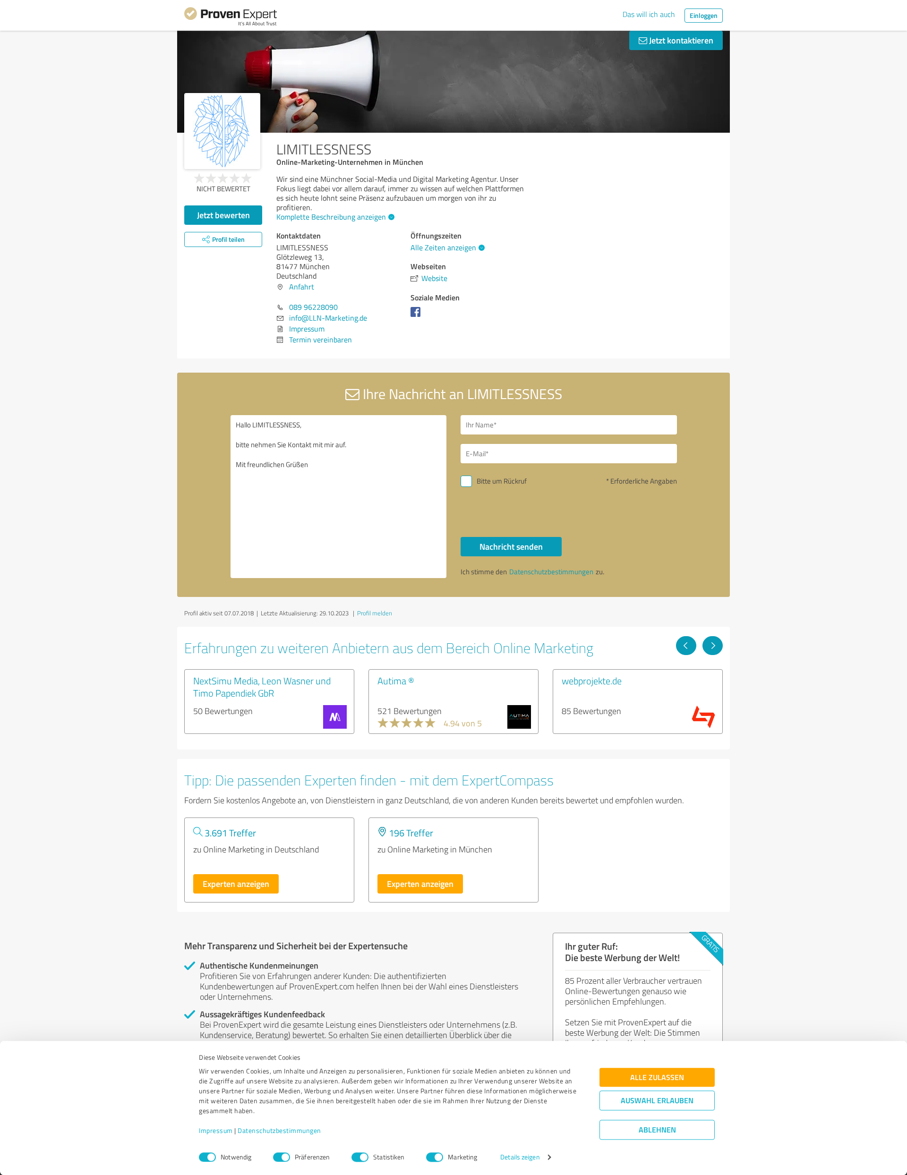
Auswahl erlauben (657, 1100)
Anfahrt (301, 286)
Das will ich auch (649, 14)
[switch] (281, 1157)
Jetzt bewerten (223, 215)
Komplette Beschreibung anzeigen (331, 217)
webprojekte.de (592, 680)
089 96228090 (313, 307)
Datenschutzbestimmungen (279, 1130)
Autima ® (395, 680)
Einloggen (704, 15)
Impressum (216, 1130)
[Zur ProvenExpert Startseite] (230, 18)
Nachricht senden (511, 546)
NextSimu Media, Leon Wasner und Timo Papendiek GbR (262, 686)
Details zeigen (519, 1157)
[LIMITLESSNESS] (222, 131)
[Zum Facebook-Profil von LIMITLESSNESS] (417, 316)
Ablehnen (657, 1129)
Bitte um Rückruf (502, 481)
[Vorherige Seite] (686, 645)
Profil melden (374, 613)
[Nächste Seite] (712, 645)
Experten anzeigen (236, 883)
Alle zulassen (657, 1077)
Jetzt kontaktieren (680, 40)
